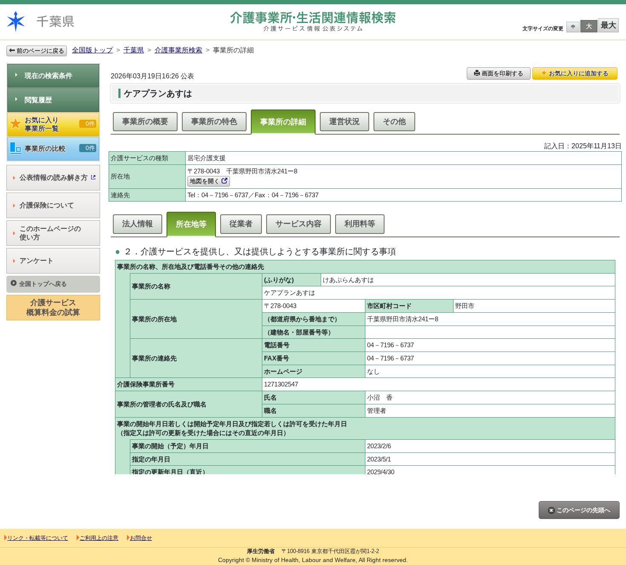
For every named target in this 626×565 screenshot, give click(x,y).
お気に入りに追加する (578, 73)
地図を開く (205, 181)
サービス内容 (299, 223)
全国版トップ (92, 50)
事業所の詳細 (283, 122)
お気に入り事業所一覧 (60, 124)
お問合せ (141, 538)
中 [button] (573, 26)
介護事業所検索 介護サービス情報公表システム (313, 21)
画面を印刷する (501, 73)
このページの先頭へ (582, 510)
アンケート (37, 260)
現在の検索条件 (48, 75)
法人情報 (137, 223)
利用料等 (360, 223)
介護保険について (47, 205)
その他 (394, 121)
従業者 (241, 223)
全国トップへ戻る (43, 283)
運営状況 (344, 121)
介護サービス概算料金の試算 (53, 307)
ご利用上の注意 (99, 538)
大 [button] (589, 26)
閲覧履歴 (38, 100)
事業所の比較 (60, 148)
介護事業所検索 (178, 50)
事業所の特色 (214, 121)
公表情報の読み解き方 (54, 177)
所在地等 (191, 224)
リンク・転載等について (37, 538)
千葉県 (133, 50)
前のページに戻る (39, 50)
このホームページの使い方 (50, 233)
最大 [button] (608, 25)
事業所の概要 (145, 121)
